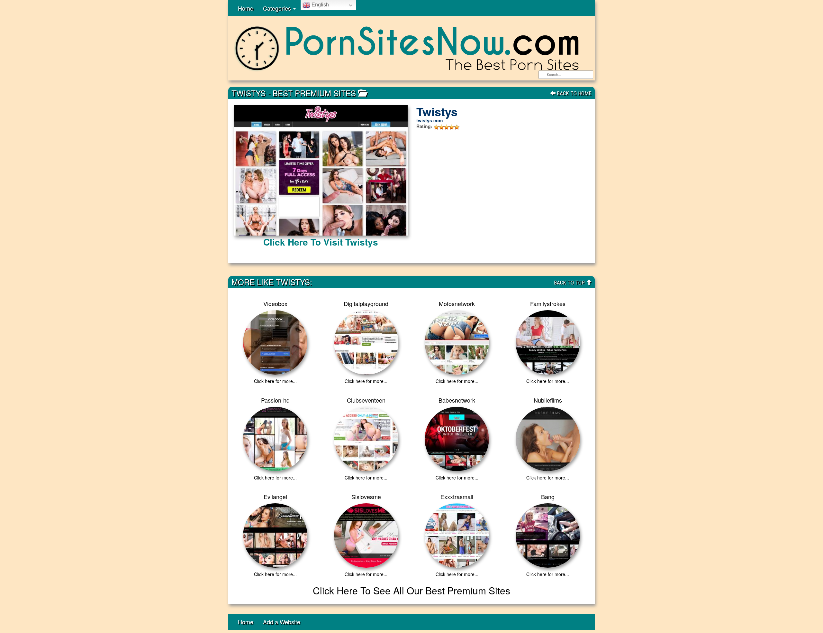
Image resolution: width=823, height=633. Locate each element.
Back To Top (570, 282)
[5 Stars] (456, 127)
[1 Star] (436, 127)
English (319, 4)
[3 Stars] (446, 127)
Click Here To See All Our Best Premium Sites (411, 590)
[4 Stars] (451, 127)
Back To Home (574, 93)
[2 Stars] (441, 127)
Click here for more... (275, 381)
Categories (278, 8)
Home (245, 8)
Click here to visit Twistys (320, 241)
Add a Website (281, 622)
